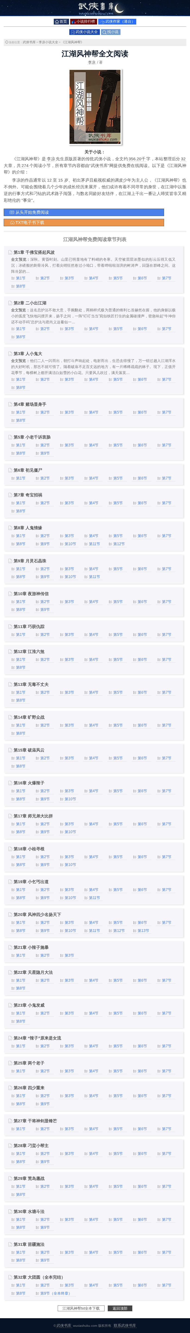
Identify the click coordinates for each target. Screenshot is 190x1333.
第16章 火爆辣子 (29, 783)
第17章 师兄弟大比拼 (33, 816)
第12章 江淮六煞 (29, 651)
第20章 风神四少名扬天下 (37, 914)
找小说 (112, 32)
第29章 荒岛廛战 (29, 1178)
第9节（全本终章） (56, 1293)
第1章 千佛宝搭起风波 (34, 252)
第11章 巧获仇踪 (29, 626)
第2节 (45, 278)
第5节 (118, 278)
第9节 (45, 453)
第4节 (93, 278)
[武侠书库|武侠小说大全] (95, 14)
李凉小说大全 (48, 42)
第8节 (20, 286)
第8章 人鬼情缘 (28, 528)
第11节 (94, 544)
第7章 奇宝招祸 (28, 495)
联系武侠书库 (125, 1325)
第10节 (70, 544)
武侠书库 (29, 42)
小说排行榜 (85, 21)
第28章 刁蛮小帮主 (31, 1145)
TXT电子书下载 (30, 222)
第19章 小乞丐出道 (31, 881)
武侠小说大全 (87, 32)
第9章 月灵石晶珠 (30, 561)
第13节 (143, 931)
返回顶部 (120, 1308)
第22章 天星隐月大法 (33, 972)
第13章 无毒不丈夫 (31, 684)
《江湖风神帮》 (72, 42)
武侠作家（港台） (120, 21)
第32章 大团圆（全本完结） (39, 1277)
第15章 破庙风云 (29, 750)
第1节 (20, 278)
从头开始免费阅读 (32, 212)
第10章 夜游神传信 (31, 593)
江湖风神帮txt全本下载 (81, 1308)
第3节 (69, 278)
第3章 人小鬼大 (28, 353)
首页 (63, 21)
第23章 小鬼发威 (29, 1005)
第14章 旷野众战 (29, 717)
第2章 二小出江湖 (30, 303)
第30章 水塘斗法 (29, 1211)
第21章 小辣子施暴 (31, 947)
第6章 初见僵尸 (28, 470)
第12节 (119, 544)
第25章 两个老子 (29, 1063)
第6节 (142, 278)
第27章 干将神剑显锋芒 (35, 1121)
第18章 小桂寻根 (29, 849)
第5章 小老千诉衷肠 (32, 437)
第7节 (166, 278)
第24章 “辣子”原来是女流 (37, 1038)
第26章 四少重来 (29, 1088)
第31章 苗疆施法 (29, 1244)
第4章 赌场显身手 (30, 404)
